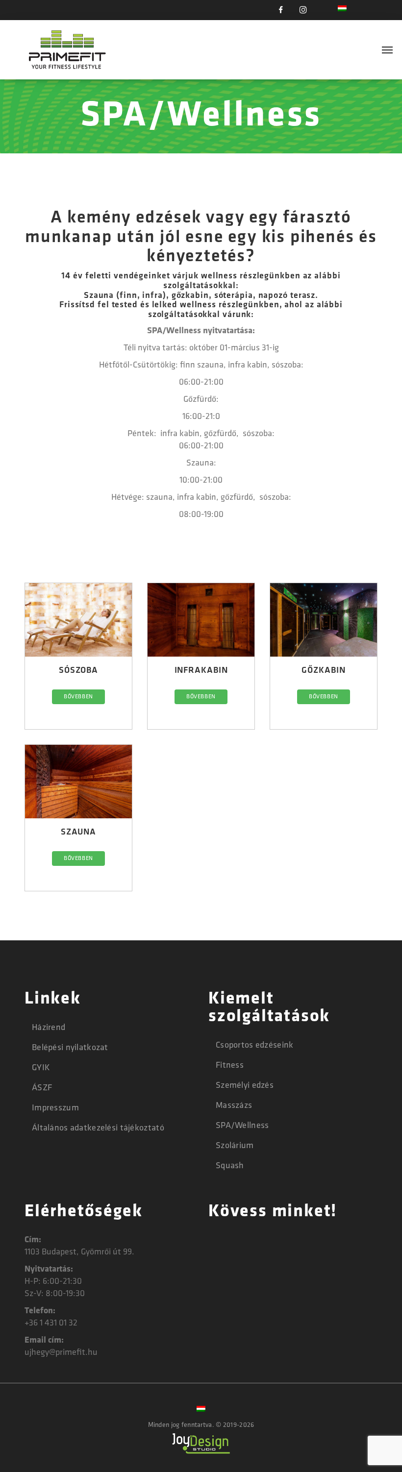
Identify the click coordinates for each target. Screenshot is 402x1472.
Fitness (230, 1065)
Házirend (48, 1028)
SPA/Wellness (242, 1126)
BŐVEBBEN (78, 697)
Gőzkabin (323, 670)
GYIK (41, 1068)
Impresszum (55, 1108)
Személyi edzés (245, 1085)
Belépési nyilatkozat (70, 1048)
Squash (230, 1166)
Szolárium (235, 1146)
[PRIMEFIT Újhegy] (68, 49)
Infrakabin (201, 670)
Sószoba (78, 670)
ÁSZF (42, 1088)
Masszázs (234, 1106)
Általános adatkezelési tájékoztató (98, 1128)
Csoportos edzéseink (254, 1045)
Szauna (78, 832)
